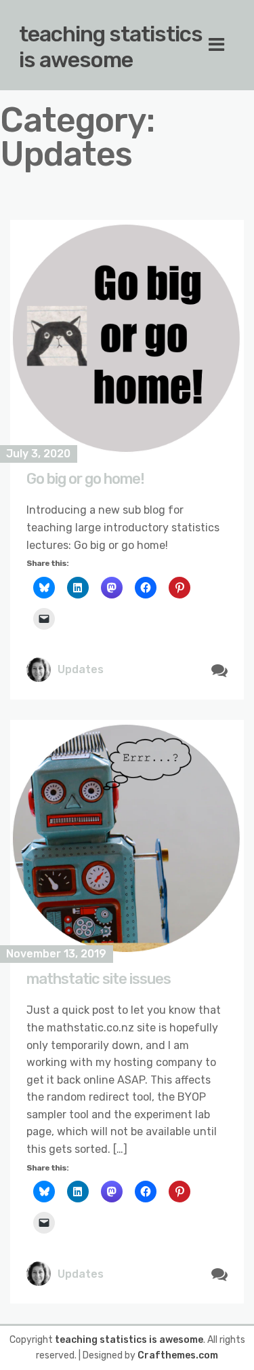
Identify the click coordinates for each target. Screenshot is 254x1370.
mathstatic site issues (98, 979)
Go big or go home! (85, 479)
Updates (81, 669)
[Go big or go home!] (127, 337)
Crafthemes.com (177, 1355)
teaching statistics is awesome (111, 47)
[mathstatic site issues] (127, 837)
